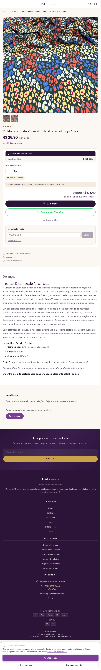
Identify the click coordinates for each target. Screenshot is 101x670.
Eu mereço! (52, 203)
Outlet (50, 532)
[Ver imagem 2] (14, 118)
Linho (50, 508)
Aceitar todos (50, 658)
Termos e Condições (50, 559)
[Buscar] (90, 4)
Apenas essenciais (75, 665)
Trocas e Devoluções (50, 554)
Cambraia (51, 513)
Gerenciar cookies (50, 568)
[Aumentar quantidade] (25, 171)
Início (5, 12)
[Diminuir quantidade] (9, 171)
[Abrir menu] (5, 4)
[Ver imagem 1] (6, 118)
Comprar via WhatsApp (52, 212)
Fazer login (15, 416)
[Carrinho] (95, 4)
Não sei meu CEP (14, 241)
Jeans (50, 522)
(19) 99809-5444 (52, 586)
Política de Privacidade (50, 550)
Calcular (87, 235)
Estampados (50, 527)
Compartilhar (52, 220)
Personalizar (26, 665)
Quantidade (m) (13, 165)
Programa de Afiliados (50, 564)
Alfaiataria (50, 517)
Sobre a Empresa (50, 545)
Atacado (13, 12)
